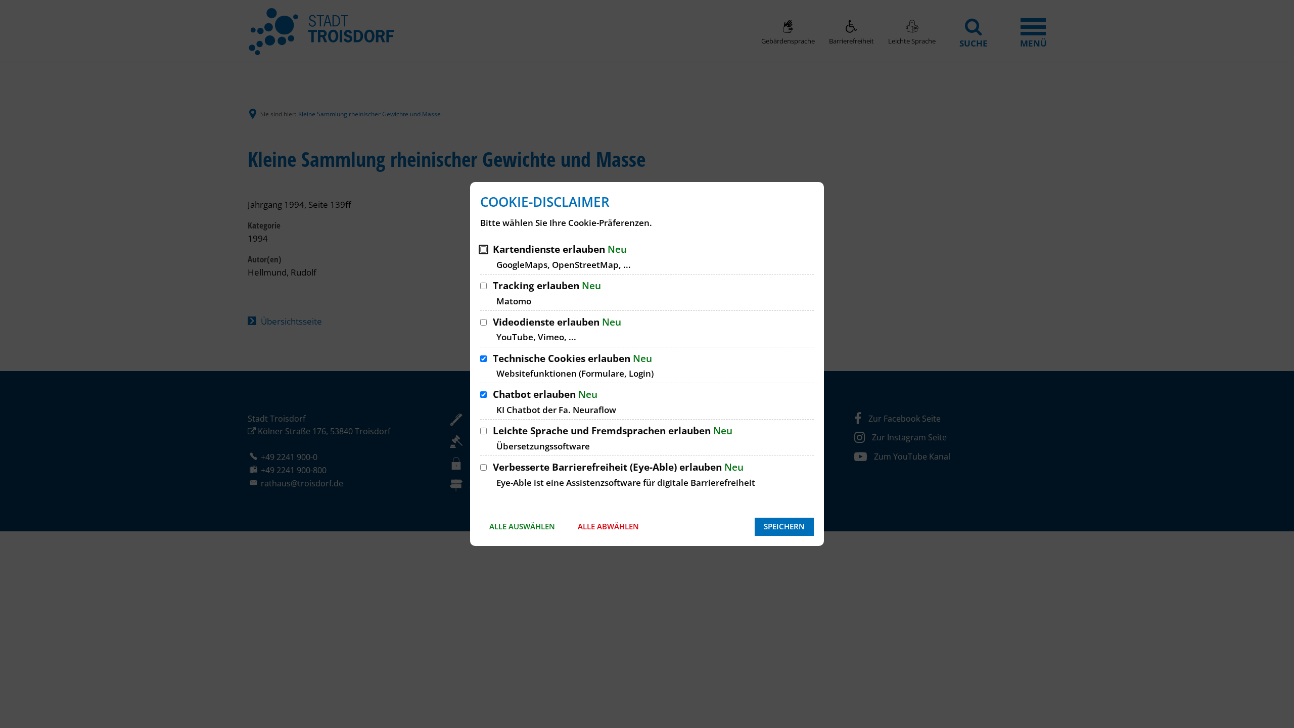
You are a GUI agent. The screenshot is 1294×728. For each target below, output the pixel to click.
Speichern (784, 526)
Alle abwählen (608, 526)
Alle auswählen (522, 526)
